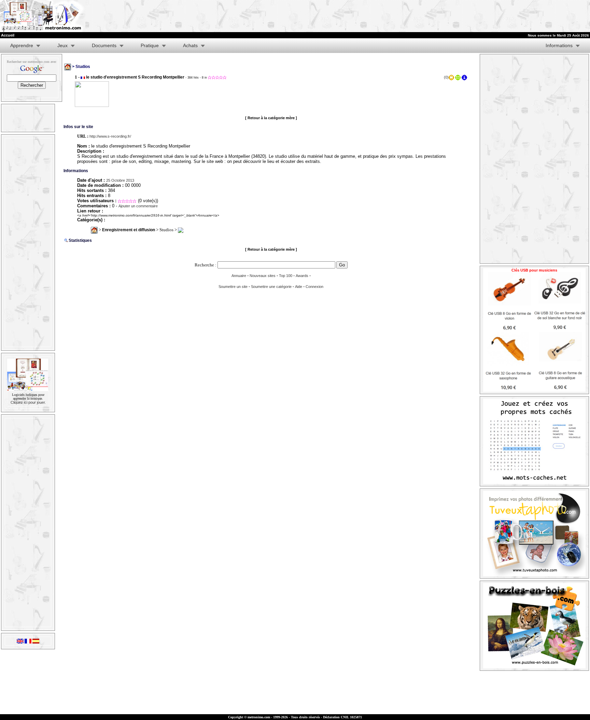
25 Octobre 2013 (120, 180)
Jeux (62, 45)
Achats (190, 45)
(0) (446, 77)
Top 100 (285, 276)
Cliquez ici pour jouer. (28, 402)
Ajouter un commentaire (138, 206)
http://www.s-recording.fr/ (110, 136)
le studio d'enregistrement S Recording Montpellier (135, 77)
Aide (298, 287)
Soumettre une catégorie (271, 287)
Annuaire (238, 276)
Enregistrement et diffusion (128, 229)
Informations (559, 45)
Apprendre (21, 45)
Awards (302, 276)
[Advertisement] (506, 16)
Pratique (150, 45)
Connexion (314, 287)
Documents (104, 45)
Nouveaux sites (263, 276)
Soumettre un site (233, 287)
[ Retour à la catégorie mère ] (271, 118)
